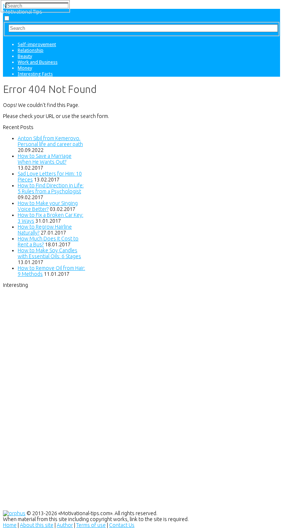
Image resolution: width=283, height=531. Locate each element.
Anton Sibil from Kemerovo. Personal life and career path (50, 141)
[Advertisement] (58, 398)
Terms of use (91, 525)
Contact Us (121, 525)
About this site (36, 525)
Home (10, 525)
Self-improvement (37, 44)
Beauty (25, 56)
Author (65, 525)
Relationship (30, 50)
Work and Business (37, 62)
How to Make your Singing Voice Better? (48, 206)
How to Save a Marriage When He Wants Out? (44, 159)
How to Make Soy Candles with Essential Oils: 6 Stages (49, 253)
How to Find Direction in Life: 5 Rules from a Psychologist (51, 188)
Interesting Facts (35, 74)
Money (25, 68)
